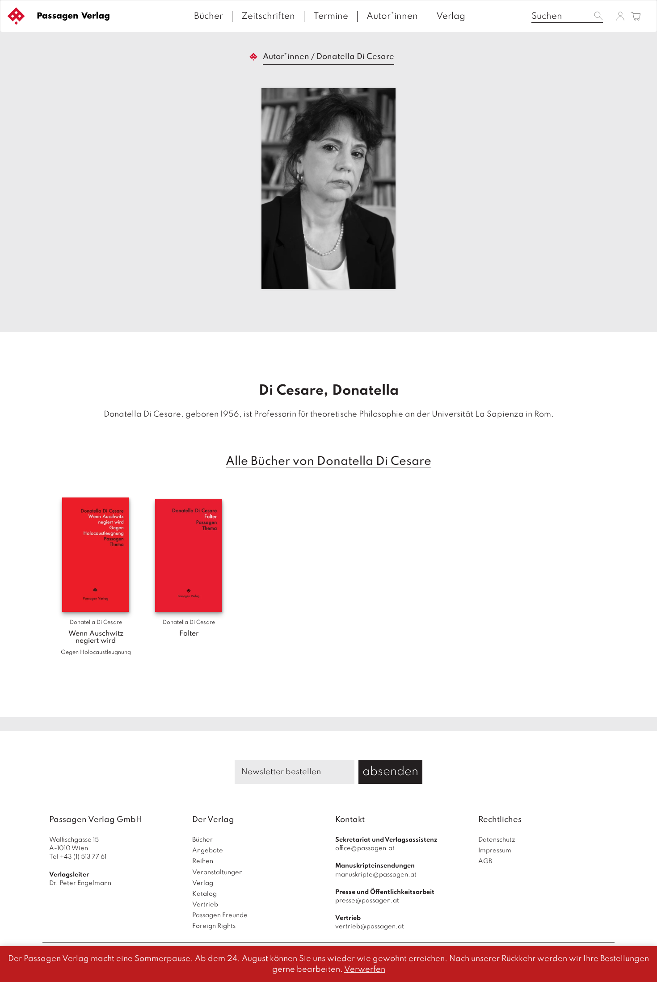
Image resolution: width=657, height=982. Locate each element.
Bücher (208, 16)
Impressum (494, 850)
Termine (330, 16)
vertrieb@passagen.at (369, 926)
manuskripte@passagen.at (376, 875)
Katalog (204, 894)
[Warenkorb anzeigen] (636, 16)
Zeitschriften (268, 16)
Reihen (202, 861)
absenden (390, 772)
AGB (485, 861)
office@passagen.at (365, 848)
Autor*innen (392, 16)
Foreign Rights (214, 926)
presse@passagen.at (367, 901)
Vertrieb (205, 905)
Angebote (207, 850)
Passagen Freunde (220, 915)
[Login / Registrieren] (620, 16)
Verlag (450, 16)
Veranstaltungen (217, 872)
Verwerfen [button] (364, 969)
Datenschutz (496, 840)
